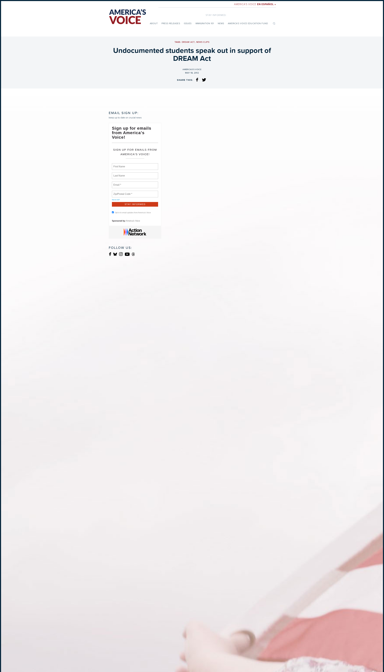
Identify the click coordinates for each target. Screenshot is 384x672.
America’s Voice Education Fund (248, 23)
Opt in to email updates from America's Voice (133, 213)
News (221, 23)
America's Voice (255, 4)
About (154, 23)
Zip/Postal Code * (122, 192)
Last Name (119, 174)
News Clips (202, 42)
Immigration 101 (204, 23)
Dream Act (188, 42)
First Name (119, 165)
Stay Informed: (216, 15)
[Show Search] (274, 23)
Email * (117, 183)
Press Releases (171, 23)
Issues (188, 23)
